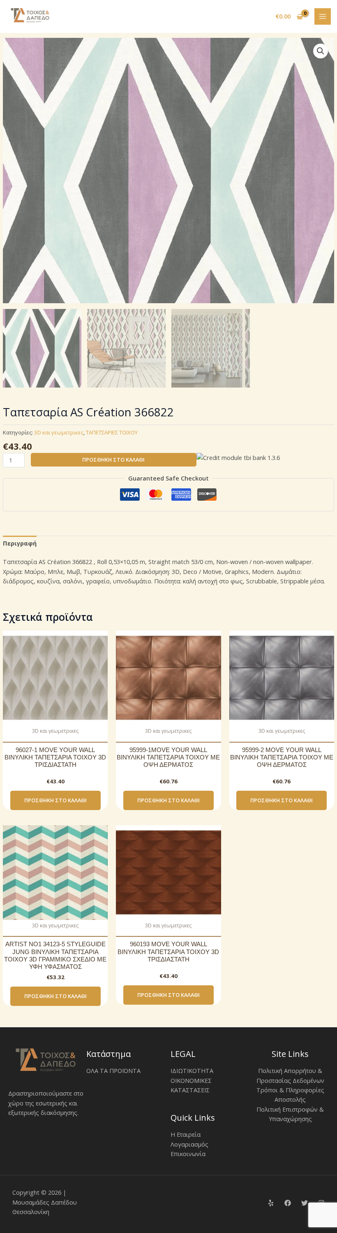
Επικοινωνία (188, 1153)
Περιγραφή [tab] (20, 543)
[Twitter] (304, 1203)
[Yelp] (271, 1203)
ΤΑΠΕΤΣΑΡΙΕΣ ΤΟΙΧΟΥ (112, 432)
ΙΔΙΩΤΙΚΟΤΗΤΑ (192, 1070)
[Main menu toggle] (322, 16)
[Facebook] (287, 1203)
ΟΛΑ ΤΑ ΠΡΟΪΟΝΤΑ (113, 1070)
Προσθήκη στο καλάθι (113, 459)
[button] (320, 51)
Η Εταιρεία (186, 1134)
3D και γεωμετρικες (58, 432)
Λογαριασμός (189, 1144)
